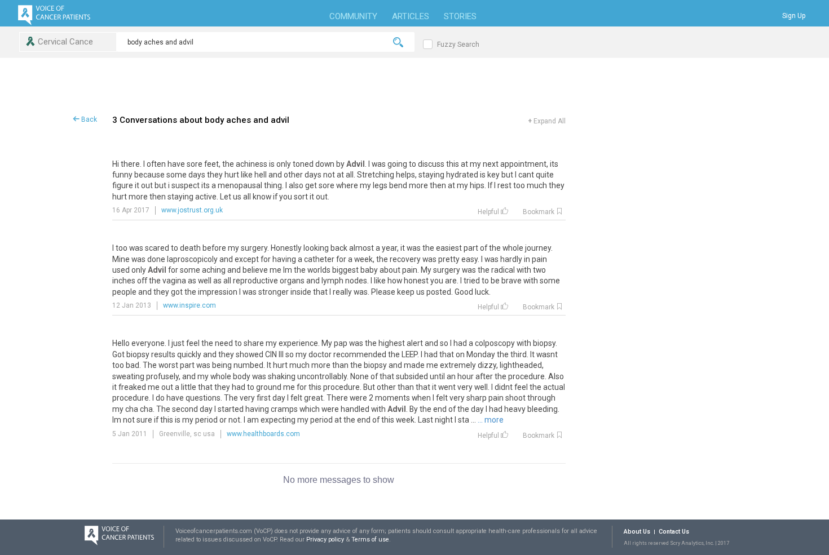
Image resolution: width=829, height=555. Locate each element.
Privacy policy (326, 539)
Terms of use (370, 539)
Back (88, 119)
